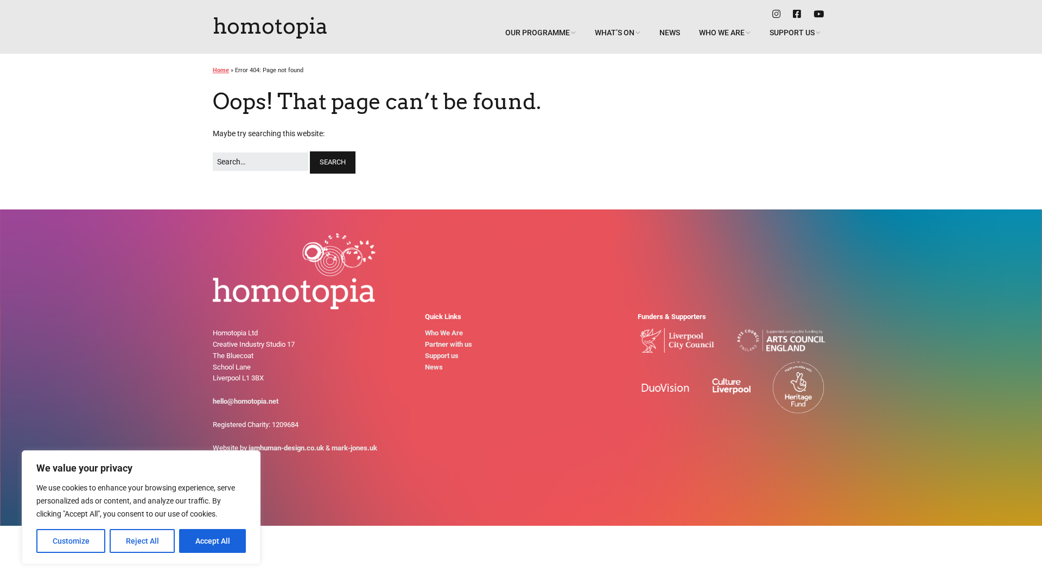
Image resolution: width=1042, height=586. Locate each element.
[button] (332, 162)
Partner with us (448, 344)
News (669, 32)
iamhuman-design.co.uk (286, 448)
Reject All (142, 541)
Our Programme (537, 32)
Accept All (212, 541)
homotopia (270, 26)
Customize (71, 541)
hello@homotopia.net (245, 401)
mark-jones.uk (354, 448)
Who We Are (722, 32)
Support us (792, 32)
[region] (141, 507)
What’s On (614, 32)
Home (221, 70)
